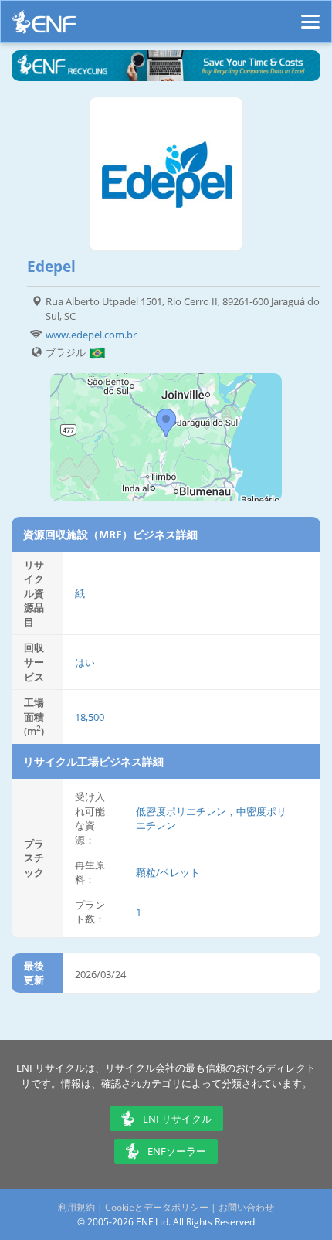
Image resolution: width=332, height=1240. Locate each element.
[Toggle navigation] (310, 15)
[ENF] (44, 26)
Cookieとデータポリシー (156, 1207)
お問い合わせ (246, 1207)
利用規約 (76, 1207)
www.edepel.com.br (91, 334)
